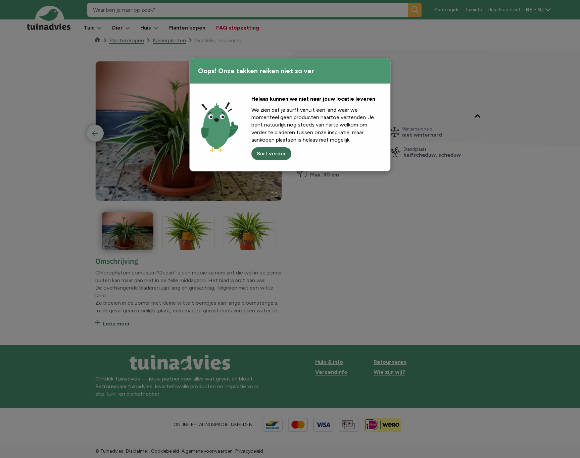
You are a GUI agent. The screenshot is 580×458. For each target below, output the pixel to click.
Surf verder (271, 153)
